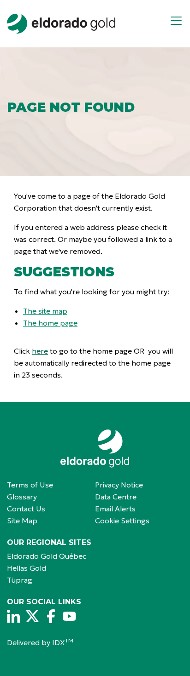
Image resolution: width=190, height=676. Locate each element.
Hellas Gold (26, 568)
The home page (50, 322)
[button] (179, 24)
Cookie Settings (122, 520)
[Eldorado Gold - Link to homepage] (61, 24)
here (40, 350)
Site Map (22, 520)
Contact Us (26, 508)
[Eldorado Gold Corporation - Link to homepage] (95, 449)
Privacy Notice (119, 484)
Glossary (22, 496)
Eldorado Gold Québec (46, 556)
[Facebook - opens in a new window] (51, 616)
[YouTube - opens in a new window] (69, 616)
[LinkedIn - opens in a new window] (14, 616)
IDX (62, 642)
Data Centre (116, 496)
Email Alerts (115, 508)
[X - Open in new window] (32, 616)
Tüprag (19, 579)
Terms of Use (30, 484)
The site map (45, 310)
